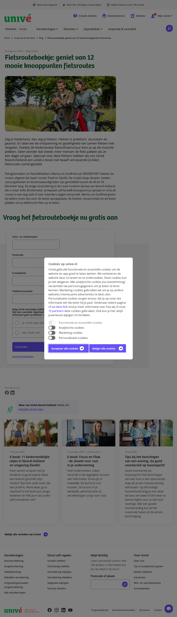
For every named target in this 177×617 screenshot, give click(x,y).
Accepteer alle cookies (64, 348)
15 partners (56, 311)
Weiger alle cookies (103, 348)
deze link (62, 307)
